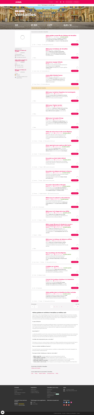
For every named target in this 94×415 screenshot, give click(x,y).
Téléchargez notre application (38, 400)
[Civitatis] (18, 2)
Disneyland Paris (50, 373)
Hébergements (50, 395)
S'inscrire (76, 1)
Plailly (57, 373)
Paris (32, 373)
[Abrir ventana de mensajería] (2, 412)
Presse (15, 391)
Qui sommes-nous (18, 389)
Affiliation (49, 391)
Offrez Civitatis (17, 394)
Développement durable (19, 392)
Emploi (48, 397)
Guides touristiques (35, 392)
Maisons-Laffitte (42, 373)
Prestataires (49, 389)
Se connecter (69, 1)
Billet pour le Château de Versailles (20, 51)
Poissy (36, 373)
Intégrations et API (51, 394)
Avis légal (63, 413)
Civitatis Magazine (34, 391)
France (16, 11)
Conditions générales (57, 413)
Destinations (33, 389)
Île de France (21, 11)
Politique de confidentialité (71, 413)
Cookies (78, 413)
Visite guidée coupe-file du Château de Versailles (21, 60)
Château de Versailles (35, 368)
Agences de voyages (51, 392)
